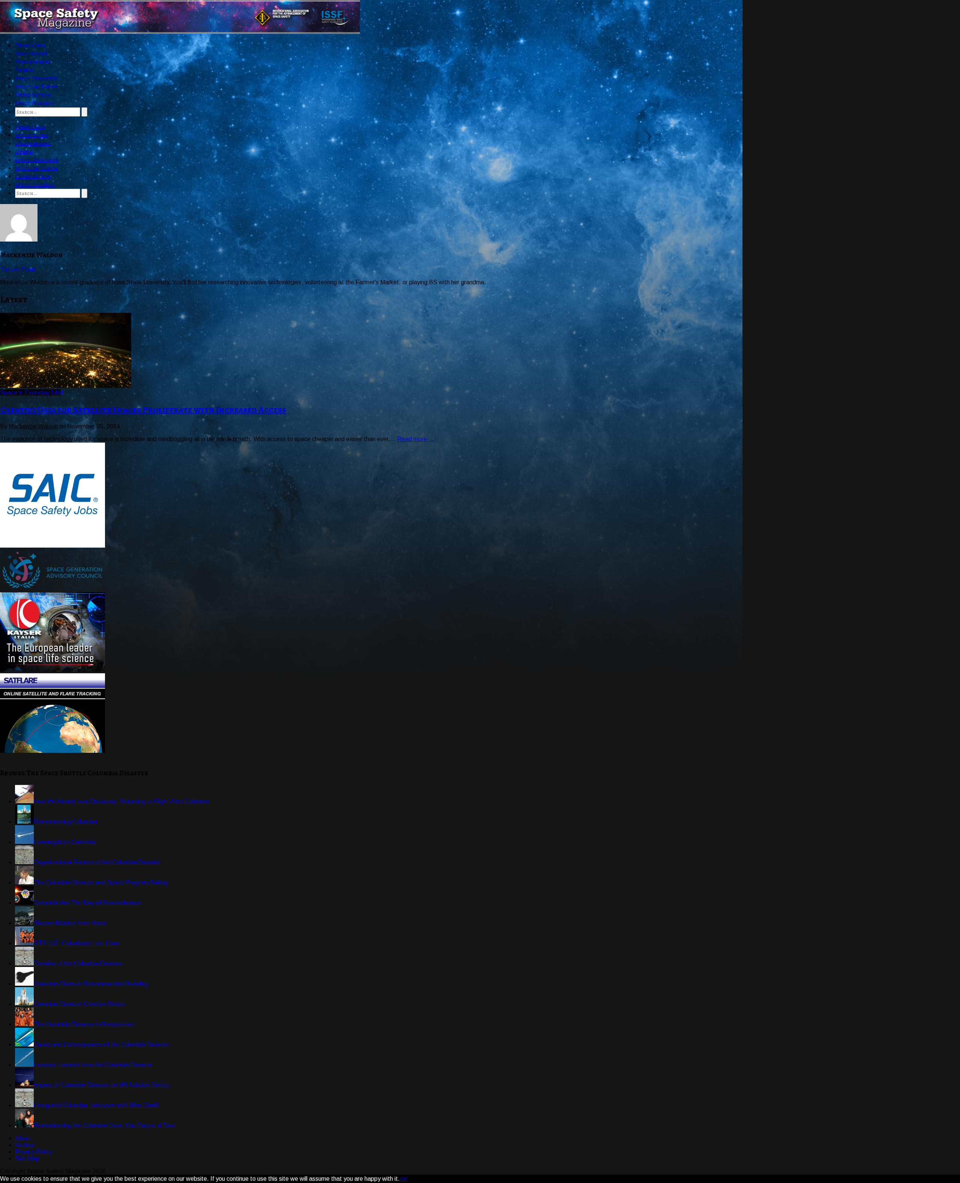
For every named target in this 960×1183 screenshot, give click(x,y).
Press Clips (30, 45)
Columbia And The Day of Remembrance (87, 902)
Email (28, 269)
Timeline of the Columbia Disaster (78, 963)
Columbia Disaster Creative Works (79, 1004)
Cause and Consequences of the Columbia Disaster (101, 1044)
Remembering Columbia (65, 821)
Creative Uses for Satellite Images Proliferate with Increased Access (143, 410)
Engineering (33, 62)
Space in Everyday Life (30, 392)
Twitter (9, 269)
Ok (403, 1179)
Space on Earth (36, 87)
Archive (24, 1145)
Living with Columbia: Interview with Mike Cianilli (96, 1105)
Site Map (27, 1158)
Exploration (33, 95)
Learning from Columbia (65, 842)
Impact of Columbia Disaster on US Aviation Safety (101, 1085)
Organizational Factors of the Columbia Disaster (97, 862)
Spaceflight (31, 54)
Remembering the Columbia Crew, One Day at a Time (104, 1125)
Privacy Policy (33, 1151)
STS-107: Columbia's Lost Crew (76, 943)
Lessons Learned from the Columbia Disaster (93, 1064)
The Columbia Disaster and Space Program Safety (101, 882)
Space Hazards (34, 103)
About (23, 1138)
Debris (24, 70)
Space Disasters (36, 78)
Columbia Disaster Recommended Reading (91, 983)
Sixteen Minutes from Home (70, 923)
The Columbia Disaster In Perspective (84, 1024)
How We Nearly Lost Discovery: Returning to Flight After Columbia (121, 801)
